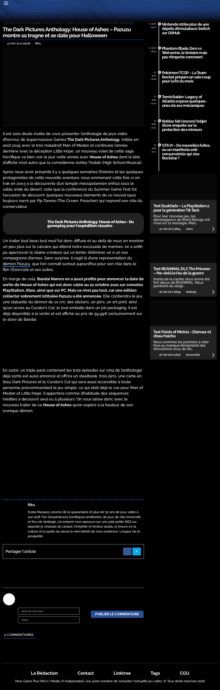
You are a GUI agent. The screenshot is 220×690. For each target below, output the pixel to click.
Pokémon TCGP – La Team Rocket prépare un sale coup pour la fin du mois (186, 77)
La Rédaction (44, 673)
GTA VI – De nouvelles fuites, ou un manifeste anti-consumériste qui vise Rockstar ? (186, 151)
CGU (184, 673)
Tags (155, 673)
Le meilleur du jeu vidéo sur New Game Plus (110, 14)
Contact (86, 673)
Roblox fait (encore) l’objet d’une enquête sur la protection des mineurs (184, 125)
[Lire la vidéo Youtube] (73, 457)
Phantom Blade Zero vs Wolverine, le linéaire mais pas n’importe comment (184, 52)
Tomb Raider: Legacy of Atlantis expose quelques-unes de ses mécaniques (184, 101)
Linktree (122, 673)
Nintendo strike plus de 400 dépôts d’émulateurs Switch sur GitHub (186, 28)
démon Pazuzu (16, 264)
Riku (31, 505)
